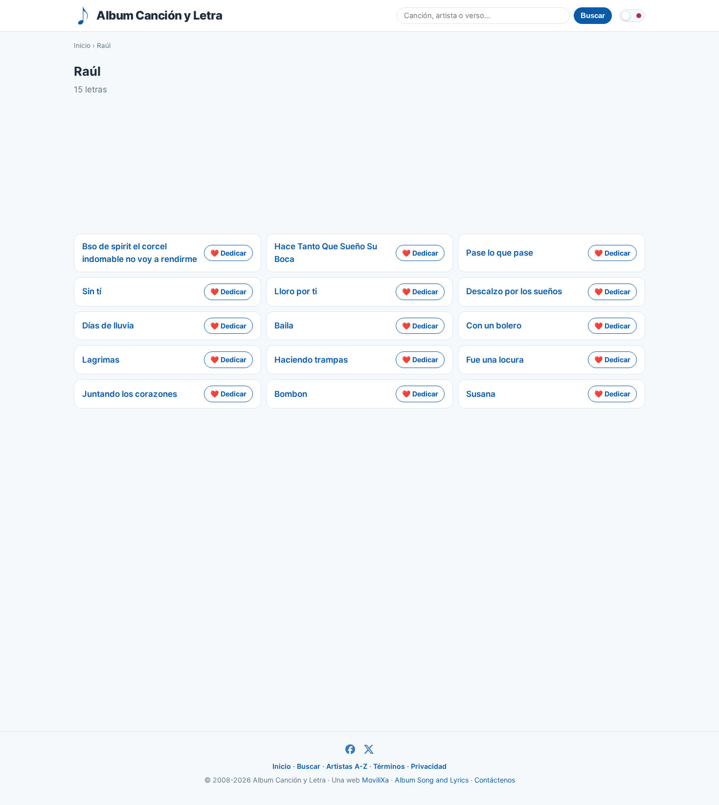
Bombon (290, 394)
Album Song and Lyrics (432, 780)
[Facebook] (350, 749)
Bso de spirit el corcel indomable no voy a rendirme (139, 252)
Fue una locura (495, 360)
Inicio (82, 45)
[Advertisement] (359, 165)
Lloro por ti (295, 291)
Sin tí (91, 291)
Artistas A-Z (346, 766)
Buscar (308, 766)
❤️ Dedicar (228, 253)
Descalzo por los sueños (514, 291)
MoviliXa (375, 780)
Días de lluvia (108, 325)
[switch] (632, 15)
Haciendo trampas (311, 360)
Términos (389, 766)
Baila (283, 325)
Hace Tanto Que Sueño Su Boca (325, 252)
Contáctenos (494, 780)
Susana (480, 394)
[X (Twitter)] (369, 749)
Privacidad (429, 766)
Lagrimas (100, 360)
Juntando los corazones (129, 394)
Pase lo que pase (499, 253)
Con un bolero (493, 325)
